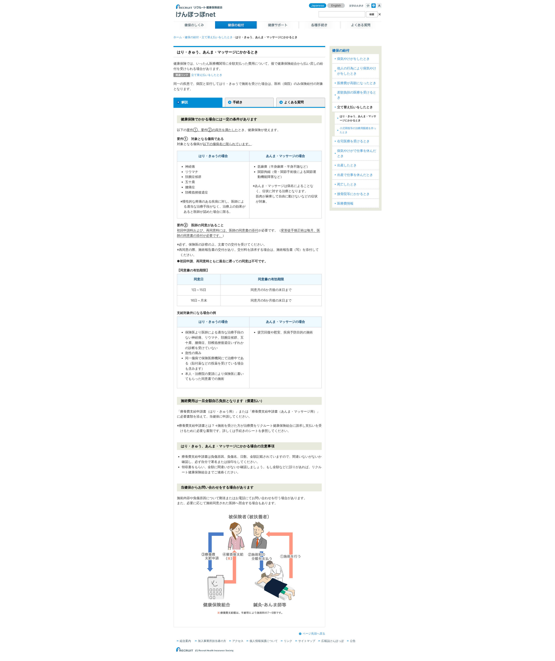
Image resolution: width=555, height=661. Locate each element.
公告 (353, 641)
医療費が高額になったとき (356, 83)
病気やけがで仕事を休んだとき (356, 153)
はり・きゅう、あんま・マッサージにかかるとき (358, 118)
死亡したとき (347, 184)
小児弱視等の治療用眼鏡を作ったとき (358, 130)
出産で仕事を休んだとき (355, 175)
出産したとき (347, 165)
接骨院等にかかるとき (353, 194)
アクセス (237, 641)
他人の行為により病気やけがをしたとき (356, 70)
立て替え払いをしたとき (217, 37)
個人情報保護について (264, 641)
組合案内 (185, 641)
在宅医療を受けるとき (353, 141)
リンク (288, 641)
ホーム (177, 37)
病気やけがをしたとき (353, 59)
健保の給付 (192, 37)
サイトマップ (306, 641)
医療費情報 (345, 203)
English (336, 5)
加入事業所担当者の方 (212, 641)
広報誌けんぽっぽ (332, 641)
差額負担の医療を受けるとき (356, 95)
